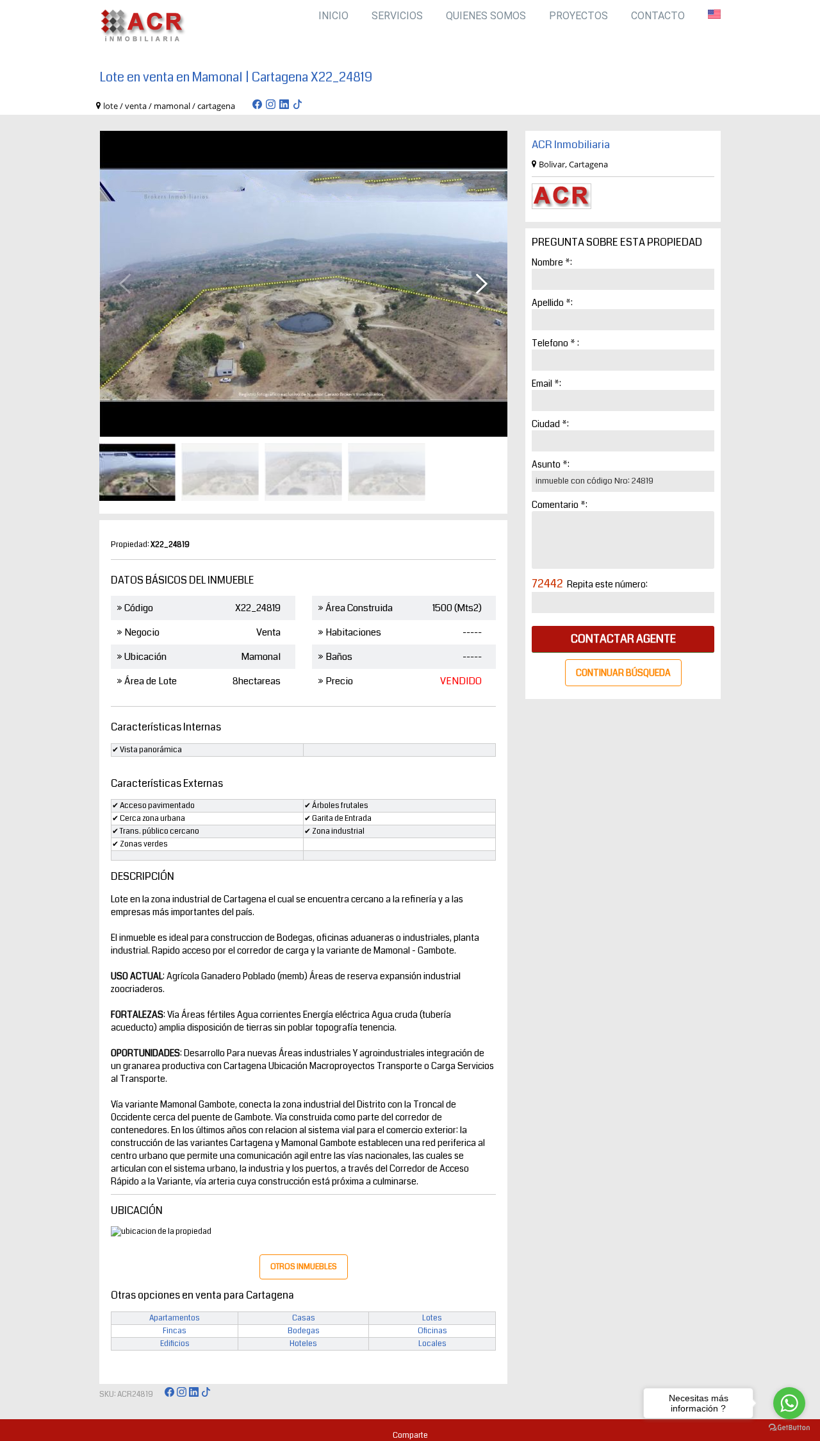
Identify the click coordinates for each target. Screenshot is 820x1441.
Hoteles (303, 1343)
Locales (432, 1343)
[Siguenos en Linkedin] (284, 106)
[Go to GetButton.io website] (789, 1428)
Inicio (333, 16)
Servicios (397, 16)
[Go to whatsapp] (789, 1403)
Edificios (175, 1343)
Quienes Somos (486, 16)
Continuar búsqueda (623, 672)
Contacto (658, 16)
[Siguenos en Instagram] (270, 106)
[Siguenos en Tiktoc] (297, 106)
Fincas (174, 1331)
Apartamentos (174, 1318)
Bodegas (304, 1331)
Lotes (432, 1318)
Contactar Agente (623, 639)
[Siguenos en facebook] (257, 106)
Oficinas (432, 1331)
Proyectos (578, 16)
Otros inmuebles (303, 1266)
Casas (303, 1318)
